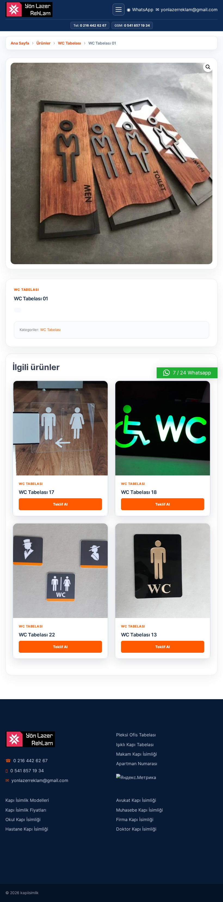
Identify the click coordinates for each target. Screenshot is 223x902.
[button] (208, 67)
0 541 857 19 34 (24, 770)
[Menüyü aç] (119, 9)
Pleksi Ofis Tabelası (136, 734)
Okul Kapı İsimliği (23, 819)
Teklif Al (60, 504)
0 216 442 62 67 (26, 760)
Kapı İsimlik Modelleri (27, 800)
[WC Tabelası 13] (162, 570)
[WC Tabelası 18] (162, 428)
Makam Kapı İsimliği (136, 754)
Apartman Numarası (136, 763)
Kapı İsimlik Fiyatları (25, 810)
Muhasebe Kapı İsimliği (139, 810)
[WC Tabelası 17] (60, 428)
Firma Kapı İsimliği (134, 819)
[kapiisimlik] (28, 9)
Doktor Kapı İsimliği (136, 829)
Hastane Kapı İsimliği (26, 829)
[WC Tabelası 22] (60, 570)
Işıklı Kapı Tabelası (135, 744)
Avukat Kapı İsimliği (136, 800)
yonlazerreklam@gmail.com (36, 780)
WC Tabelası (26, 290)
